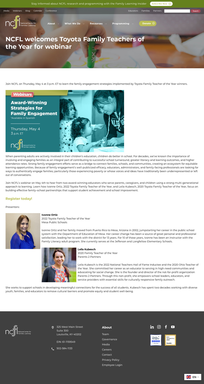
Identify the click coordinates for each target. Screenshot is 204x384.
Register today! (19, 199)
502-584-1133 (64, 348)
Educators (133, 11)
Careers (107, 349)
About (107, 327)
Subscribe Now (159, 4)
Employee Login (112, 365)
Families (146, 11)
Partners (157, 11)
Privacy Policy (110, 359)
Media (6, 11)
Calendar (38, 11)
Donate (146, 23)
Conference (51, 11)
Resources (96, 23)
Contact (107, 354)
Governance (109, 339)
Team (105, 334)
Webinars (17, 11)
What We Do (72, 23)
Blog (27, 11)
